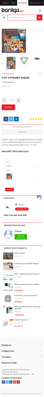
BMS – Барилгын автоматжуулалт (27, 274)
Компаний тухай (22, 209)
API (33, 374)
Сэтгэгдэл (22, 132)
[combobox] (22, 166)
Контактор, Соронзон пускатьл (25, 295)
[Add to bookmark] (40, 74)
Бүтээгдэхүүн (22, 3)
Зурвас (8, 170)
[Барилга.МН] (12, 10)
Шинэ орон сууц (35, 3)
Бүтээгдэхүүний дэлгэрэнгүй (22, 127)
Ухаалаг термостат (21, 320)
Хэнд (7, 162)
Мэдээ (13, 3)
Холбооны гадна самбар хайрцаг (26, 263)
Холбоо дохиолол (8, 74)
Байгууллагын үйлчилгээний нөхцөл (15, 374)
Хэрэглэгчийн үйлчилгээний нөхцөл (15, 369)
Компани (6, 3)
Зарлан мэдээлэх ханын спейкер (26, 284)
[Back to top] (38, 384)
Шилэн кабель (19, 253)
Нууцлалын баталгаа (10, 372)
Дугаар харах (21, 236)
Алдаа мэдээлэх (8, 82)
